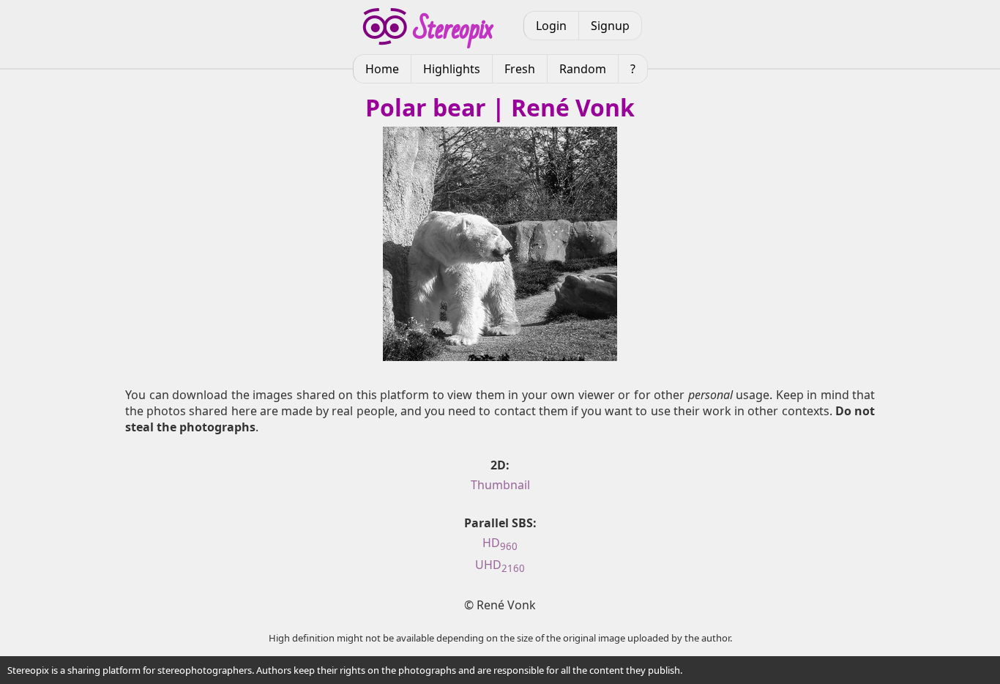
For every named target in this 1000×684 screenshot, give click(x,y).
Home (382, 69)
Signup (610, 26)
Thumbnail (500, 485)
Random (582, 69)
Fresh (519, 69)
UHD (500, 565)
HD (500, 543)
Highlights (451, 69)
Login (551, 26)
